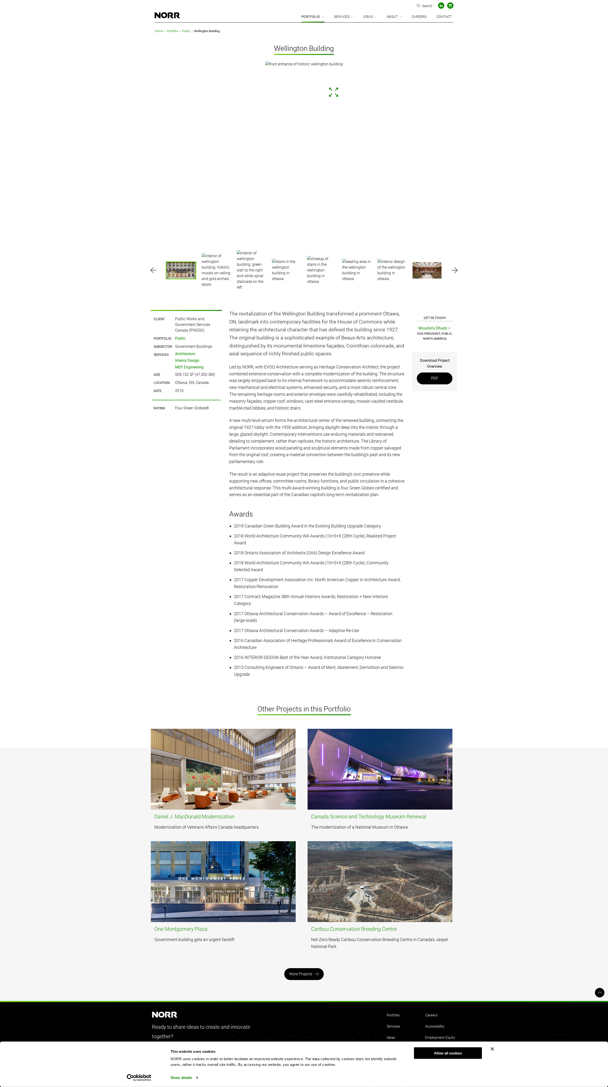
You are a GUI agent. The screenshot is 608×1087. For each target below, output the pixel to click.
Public (186, 31)
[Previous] (27, 153)
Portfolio (310, 17)
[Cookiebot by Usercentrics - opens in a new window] (139, 1077)
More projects (300, 974)
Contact (444, 17)
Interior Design (187, 360)
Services (342, 17)
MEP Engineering (189, 367)
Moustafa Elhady (432, 328)
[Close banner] (492, 1049)
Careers (419, 17)
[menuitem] (313, 17)
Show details (181, 1078)
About (392, 17)
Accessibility (434, 1026)
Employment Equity (440, 1037)
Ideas (368, 17)
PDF (434, 378)
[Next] (581, 153)
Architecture (185, 354)
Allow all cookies (448, 1053)
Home (159, 31)
